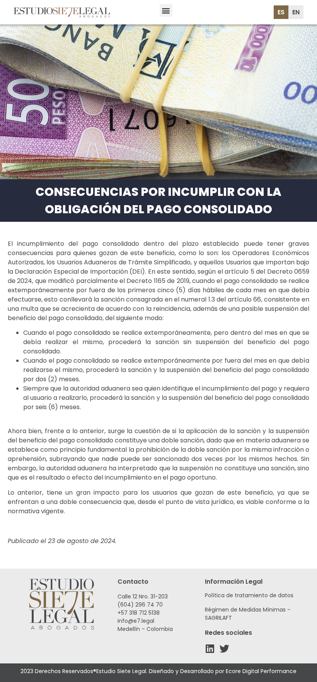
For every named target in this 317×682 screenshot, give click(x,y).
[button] (166, 10)
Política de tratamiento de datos (249, 595)
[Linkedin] (210, 648)
